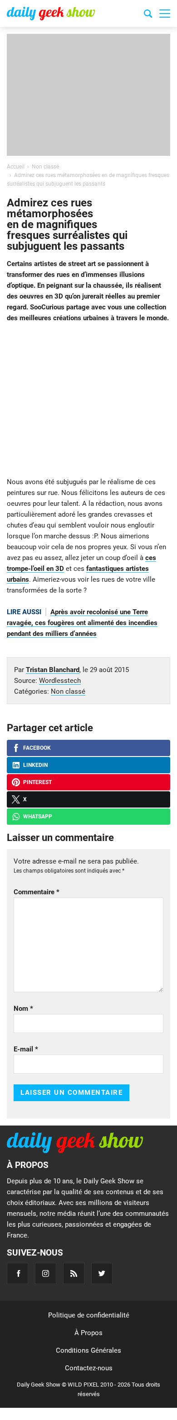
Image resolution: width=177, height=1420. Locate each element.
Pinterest (37, 782)
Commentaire (36, 892)
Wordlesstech (60, 681)
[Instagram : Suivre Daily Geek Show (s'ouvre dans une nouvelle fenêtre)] (45, 1273)
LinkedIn (35, 765)
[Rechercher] (148, 15)
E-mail (26, 1049)
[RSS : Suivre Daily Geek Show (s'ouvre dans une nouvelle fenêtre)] (73, 1273)
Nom (23, 1008)
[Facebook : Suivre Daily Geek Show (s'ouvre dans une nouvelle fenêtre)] (17, 1273)
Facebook (37, 748)
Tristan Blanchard (52, 670)
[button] (164, 13)
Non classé (68, 691)
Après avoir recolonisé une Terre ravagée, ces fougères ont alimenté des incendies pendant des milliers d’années (82, 623)
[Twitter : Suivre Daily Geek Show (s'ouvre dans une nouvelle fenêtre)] (102, 1273)
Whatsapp (37, 816)
